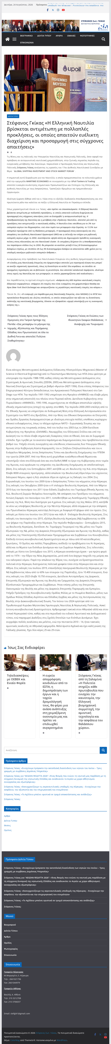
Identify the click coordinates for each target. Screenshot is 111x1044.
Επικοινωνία (27, 42)
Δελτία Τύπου (44, 35)
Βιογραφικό (26, 35)
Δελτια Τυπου (13, 116)
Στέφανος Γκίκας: (12, 799)
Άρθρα (59, 35)
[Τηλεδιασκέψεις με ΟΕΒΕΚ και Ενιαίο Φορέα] (20, 656)
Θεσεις (7, 825)
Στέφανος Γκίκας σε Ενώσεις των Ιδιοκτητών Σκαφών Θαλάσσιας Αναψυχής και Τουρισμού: (85, 320)
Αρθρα (7, 816)
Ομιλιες (8, 830)
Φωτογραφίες (87, 35)
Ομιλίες (71, 35)
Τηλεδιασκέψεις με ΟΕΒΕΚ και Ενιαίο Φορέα (18, 679)
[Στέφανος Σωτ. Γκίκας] (55, 21)
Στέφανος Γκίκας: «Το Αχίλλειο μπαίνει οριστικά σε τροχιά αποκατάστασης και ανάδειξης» (48, 794)
